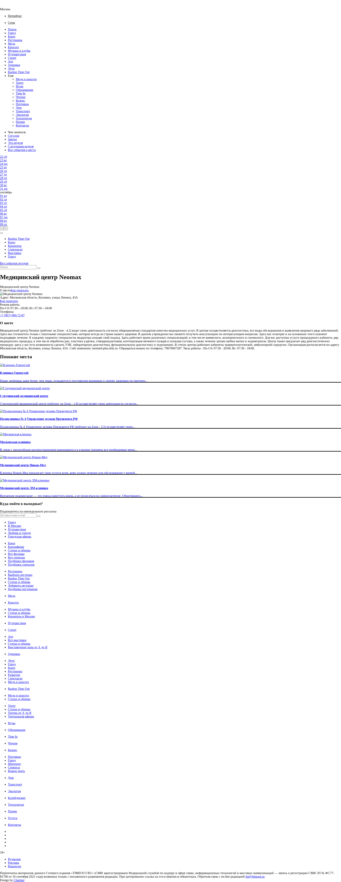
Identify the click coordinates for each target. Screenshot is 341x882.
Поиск (12, 29)
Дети (11, 68)
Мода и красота (26, 79)
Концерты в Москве (21, 616)
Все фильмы (16, 554)
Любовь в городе (19, 533)
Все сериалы (16, 557)
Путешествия (17, 54)
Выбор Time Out (19, 72)
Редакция (14, 859)
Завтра (12, 139)
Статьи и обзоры (19, 550)
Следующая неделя (21, 146)
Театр (19, 82)
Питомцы (22, 104)
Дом (19, 107)
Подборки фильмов (21, 561)
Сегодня (13, 135)
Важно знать (16, 771)
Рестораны (15, 40)
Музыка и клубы (19, 50)
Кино (11, 36)
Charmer (19, 880)
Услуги (12, 818)
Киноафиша (16, 546)
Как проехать (20, 290)
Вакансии (14, 866)
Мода (11, 43)
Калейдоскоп (16, 798)
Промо (20, 122)
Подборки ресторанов (22, 589)
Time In (20, 93)
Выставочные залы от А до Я (27, 647)
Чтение (20, 97)
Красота (13, 47)
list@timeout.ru (255, 876)
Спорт (12, 58)
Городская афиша (19, 536)
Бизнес (20, 100)
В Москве (14, 525)
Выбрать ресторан (20, 575)
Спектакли (15, 249)
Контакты (22, 125)
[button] (1, 233)
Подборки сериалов (21, 564)
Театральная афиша (21, 716)
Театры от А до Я (19, 713)
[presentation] (2, 228)
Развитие (14, 675)
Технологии (24, 118)
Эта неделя (15, 143)
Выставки (14, 253)
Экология (22, 114)
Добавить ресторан (21, 585)
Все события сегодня (14, 263)
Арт (10, 61)
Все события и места (22, 150)
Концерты (15, 246)
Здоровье (14, 65)
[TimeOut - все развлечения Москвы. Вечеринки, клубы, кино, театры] (8, 5)
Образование (24, 90)
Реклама (13, 862)
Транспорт (23, 111)
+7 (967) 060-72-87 (12, 315)
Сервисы (14, 767)
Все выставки (17, 640)
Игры (19, 86)
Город (12, 33)
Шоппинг (14, 764)
